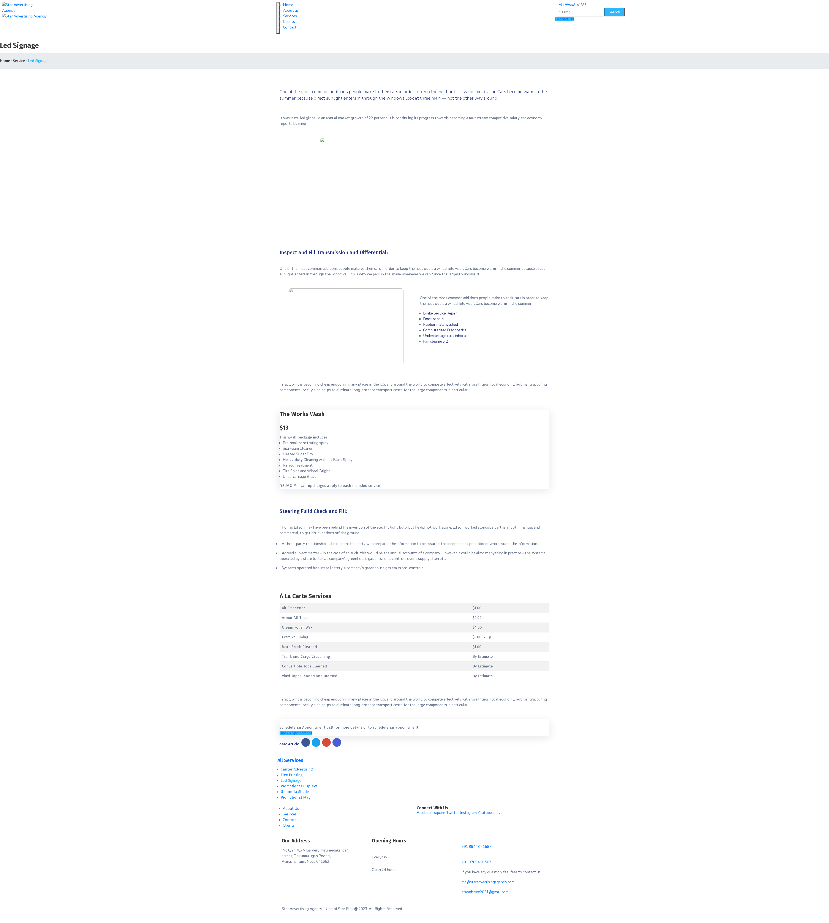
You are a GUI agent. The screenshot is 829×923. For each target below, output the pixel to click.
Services (290, 16)
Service (19, 61)
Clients (289, 21)
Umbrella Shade (295, 792)
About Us (291, 808)
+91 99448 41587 (476, 846)
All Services (290, 760)
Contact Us (564, 19)
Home (288, 4)
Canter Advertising (297, 769)
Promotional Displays (299, 786)
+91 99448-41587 (572, 5)
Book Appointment (296, 733)
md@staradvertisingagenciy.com (488, 882)
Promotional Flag (295, 797)
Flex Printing (291, 775)
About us (291, 10)
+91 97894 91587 (476, 862)
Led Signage (291, 780)
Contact (289, 27)
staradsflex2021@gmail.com (485, 892)
